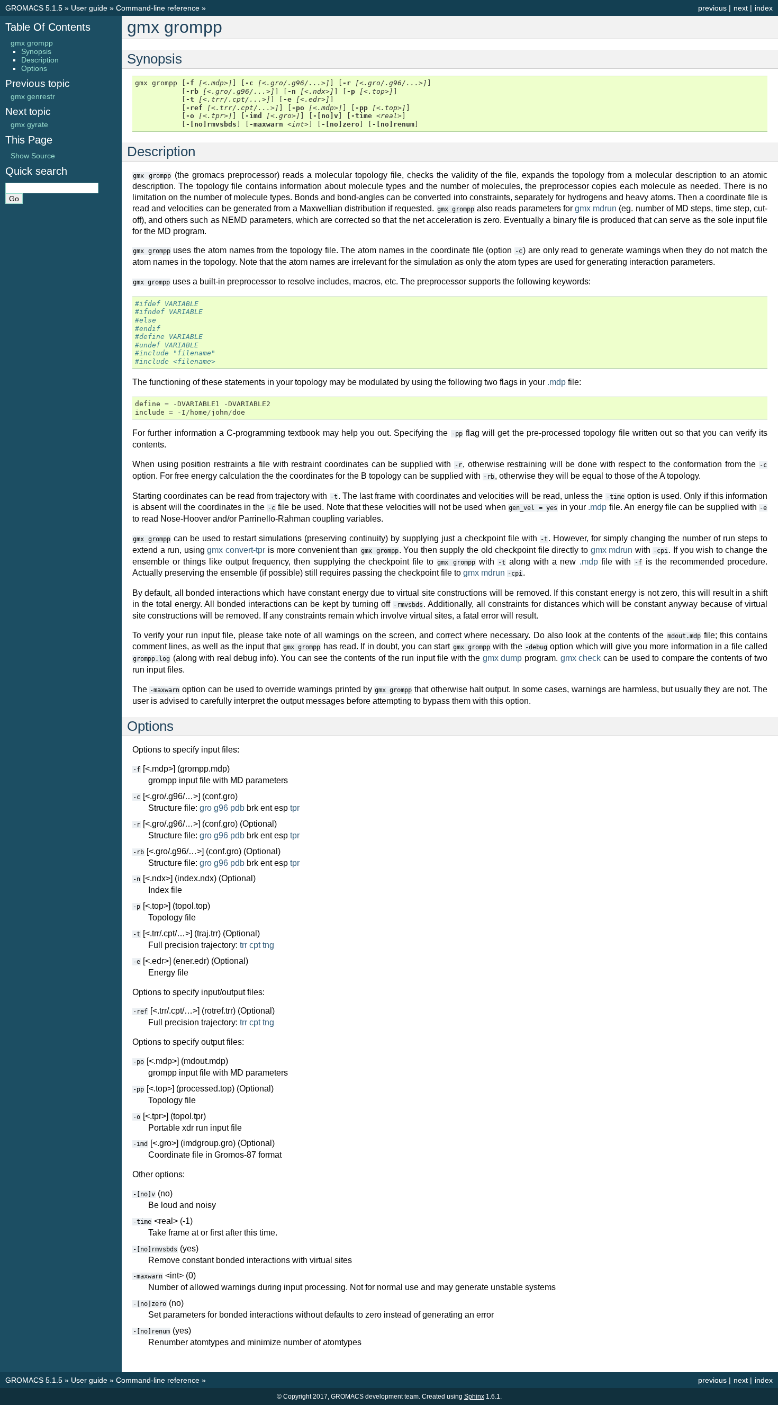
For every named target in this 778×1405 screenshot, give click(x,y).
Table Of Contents (48, 27)
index (764, 8)
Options (34, 68)
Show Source (33, 155)
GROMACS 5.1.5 (33, 8)
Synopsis (36, 51)
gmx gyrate (29, 124)
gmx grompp (32, 43)
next (741, 8)
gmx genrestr (33, 96)
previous (712, 8)
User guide (89, 8)
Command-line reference (158, 8)
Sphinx (474, 1396)
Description (40, 60)
